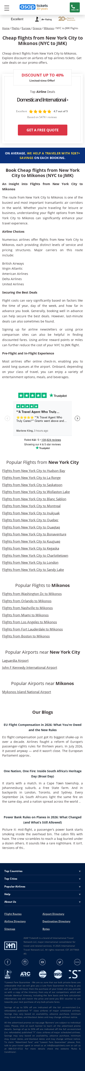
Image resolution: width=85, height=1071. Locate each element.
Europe (26, 28)
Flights (16, 28)
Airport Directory (53, 914)
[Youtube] (42, 962)
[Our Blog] (77, 962)
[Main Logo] (34, 7)
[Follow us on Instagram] (25, 962)
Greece (37, 28)
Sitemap (9, 929)
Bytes (46, 929)
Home (6, 28)
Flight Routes (13, 914)
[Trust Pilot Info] (66, 19)
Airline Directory (15, 921)
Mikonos (49, 28)
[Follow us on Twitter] (59, 962)
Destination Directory (56, 921)
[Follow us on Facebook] (7, 962)
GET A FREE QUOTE (43, 130)
